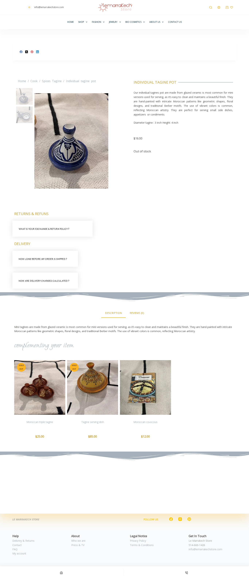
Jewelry (113, 21)
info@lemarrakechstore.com (205, 549)
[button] (52, 229)
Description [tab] (113, 313)
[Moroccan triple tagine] (39, 387)
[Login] (218, 7)
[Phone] (186, 573)
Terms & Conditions (142, 545)
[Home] (61, 573)
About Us (154, 21)
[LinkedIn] (37, 51)
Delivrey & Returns (23, 540)
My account (19, 553)
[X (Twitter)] (26, 51)
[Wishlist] (231, 7)
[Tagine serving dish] (92, 387)
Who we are (78, 540)
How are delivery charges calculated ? (44, 280)
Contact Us (175, 21)
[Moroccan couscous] (145, 387)
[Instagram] (180, 519)
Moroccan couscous (145, 422)
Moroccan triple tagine (39, 422)
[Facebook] (21, 51)
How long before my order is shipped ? (43, 259)
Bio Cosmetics (133, 21)
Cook (34, 81)
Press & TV (77, 545)
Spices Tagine (52, 81)
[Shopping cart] (227, 7)
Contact (17, 545)
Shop (81, 21)
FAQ (14, 549)
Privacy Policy (138, 540)
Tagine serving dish (92, 422)
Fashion (96, 21)
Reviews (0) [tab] (137, 313)
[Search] (210, 7)
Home (70, 21)
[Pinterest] (32, 51)
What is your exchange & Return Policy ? (44, 229)
